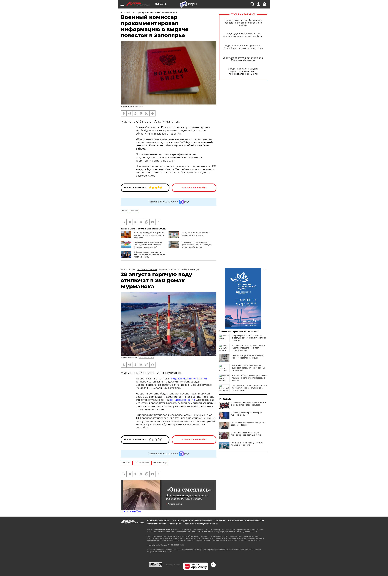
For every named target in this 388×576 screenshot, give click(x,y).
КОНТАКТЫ (220, 521)
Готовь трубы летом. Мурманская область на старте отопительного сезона (243, 23)
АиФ (140, 106)
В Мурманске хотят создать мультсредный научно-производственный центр (243, 71)
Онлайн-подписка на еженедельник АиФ (192, 521)
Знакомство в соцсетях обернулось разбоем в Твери (248, 424)
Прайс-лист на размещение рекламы (246, 521)
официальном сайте (182, 399)
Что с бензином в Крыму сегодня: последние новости (247, 444)
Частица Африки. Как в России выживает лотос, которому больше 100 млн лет (248, 367)
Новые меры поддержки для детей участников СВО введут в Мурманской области (196, 244)
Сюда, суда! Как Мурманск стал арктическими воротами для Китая (243, 34)
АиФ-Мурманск (146, 357)
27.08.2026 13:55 (128, 269)
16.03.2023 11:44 (127, 12)
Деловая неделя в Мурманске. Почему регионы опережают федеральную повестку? (148, 244)
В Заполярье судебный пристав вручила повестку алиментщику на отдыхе (149, 235)
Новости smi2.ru (131, 511)
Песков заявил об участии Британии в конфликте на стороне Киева (248, 404)
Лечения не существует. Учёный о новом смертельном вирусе (248, 356)
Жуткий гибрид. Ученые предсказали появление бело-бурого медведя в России (249, 377)
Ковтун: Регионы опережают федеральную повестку (195, 233)
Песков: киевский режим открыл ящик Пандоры (246, 414)
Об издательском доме (158, 521)
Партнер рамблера (173, 565)
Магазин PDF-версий (156, 524)
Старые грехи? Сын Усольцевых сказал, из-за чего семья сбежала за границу (249, 337)
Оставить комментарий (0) (194, 188)
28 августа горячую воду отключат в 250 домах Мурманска (243, 59)
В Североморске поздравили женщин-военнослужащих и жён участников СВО (149, 254)
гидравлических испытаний (189, 378)
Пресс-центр (175, 524)
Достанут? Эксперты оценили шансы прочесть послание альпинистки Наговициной (249, 387)
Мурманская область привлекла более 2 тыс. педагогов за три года (243, 47)
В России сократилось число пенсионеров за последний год (246, 434)
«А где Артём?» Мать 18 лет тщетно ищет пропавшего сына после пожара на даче (248, 347)
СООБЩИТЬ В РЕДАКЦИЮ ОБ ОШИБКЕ (201, 524)
